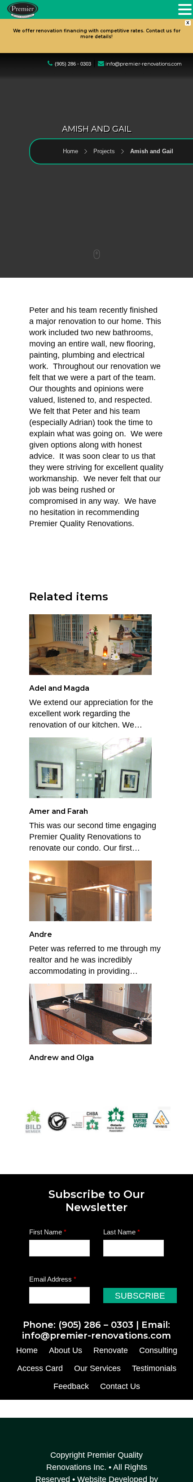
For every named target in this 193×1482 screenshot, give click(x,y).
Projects (104, 120)
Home (70, 120)
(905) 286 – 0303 (95, 1324)
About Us (65, 1350)
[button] (185, 10)
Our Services (97, 1368)
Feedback (71, 1386)
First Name (47, 1232)
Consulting (158, 1350)
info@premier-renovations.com (143, 64)
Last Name (121, 1232)
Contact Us (120, 1386)
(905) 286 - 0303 (73, 64)
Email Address (52, 1279)
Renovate (110, 1350)
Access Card (40, 1368)
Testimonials (154, 1368)
